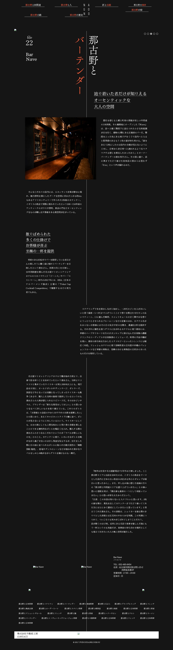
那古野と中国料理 (89, 618)
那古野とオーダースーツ (48, 609)
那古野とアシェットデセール (30, 613)
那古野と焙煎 (112, 609)
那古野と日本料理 (26, 604)
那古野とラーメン (147, 613)
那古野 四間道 (86, 9)
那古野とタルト (128, 613)
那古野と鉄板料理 (86, 604)
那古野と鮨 (71, 613)
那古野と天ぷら (104, 604)
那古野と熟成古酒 (26, 609)
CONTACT (22, 636)
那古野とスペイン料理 (73, 609)
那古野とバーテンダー (66, 604)
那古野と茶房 (149, 609)
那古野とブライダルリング (125, 604)
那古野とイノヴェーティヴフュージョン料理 (59, 618)
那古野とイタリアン (45, 604)
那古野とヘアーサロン (107, 613)
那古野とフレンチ (147, 604)
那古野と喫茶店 (94, 609)
